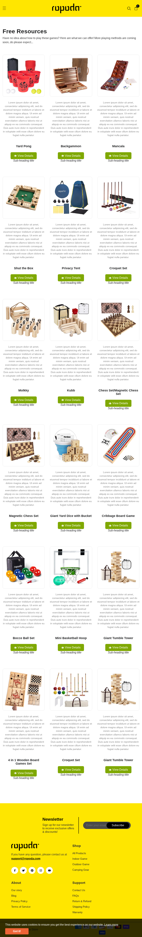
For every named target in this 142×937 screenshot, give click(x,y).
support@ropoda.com (25, 858)
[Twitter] (23, 870)
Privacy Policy (19, 901)
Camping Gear (80, 869)
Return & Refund (81, 901)
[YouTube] (49, 870)
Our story (16, 890)
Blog (13, 895)
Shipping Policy (81, 906)
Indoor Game (79, 858)
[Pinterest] (32, 870)
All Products (79, 853)
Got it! (17, 931)
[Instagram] (40, 870)
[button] (129, 8)
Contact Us (78, 890)
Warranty (77, 912)
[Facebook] (14, 870)
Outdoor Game (80, 864)
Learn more (111, 924)
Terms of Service (20, 906)
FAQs (75, 895)
